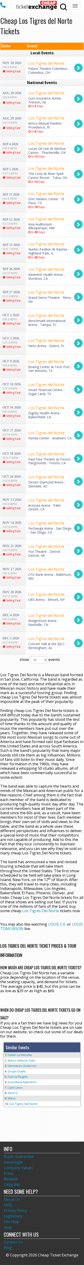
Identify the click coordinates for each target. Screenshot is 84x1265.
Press (9, 1173)
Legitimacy (13, 1216)
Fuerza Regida (18, 1077)
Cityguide (12, 1184)
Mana (11, 1098)
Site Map (11, 1221)
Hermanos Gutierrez (22, 1066)
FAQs (8, 1204)
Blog (8, 1247)
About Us (12, 1199)
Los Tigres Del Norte (40, 910)
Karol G (13, 1093)
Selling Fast (13, 71)
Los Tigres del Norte (23, 1104)
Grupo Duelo (17, 1071)
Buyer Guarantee (19, 1156)
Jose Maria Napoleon (22, 1082)
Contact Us (13, 1242)
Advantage (13, 1162)
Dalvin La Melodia (20, 1055)
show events (40, 659)
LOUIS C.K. (57, 924)
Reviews (11, 1178)
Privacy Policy (15, 1210)
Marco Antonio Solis (21, 1060)
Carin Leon (15, 1087)
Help (8, 1227)
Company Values (18, 1167)
